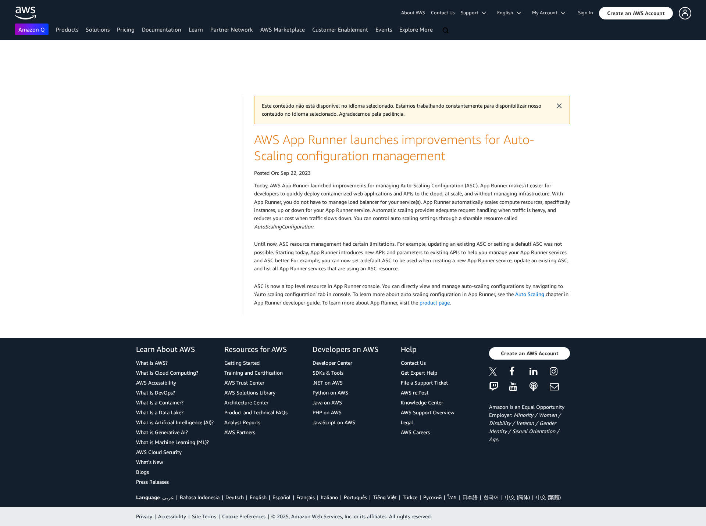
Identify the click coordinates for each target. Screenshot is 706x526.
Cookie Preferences (243, 516)
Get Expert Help (419, 373)
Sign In (585, 12)
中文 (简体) (517, 497)
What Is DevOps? (155, 392)
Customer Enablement (340, 29)
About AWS (413, 12)
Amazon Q (31, 29)
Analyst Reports (242, 422)
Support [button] (471, 12)
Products (67, 29)
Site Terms (204, 516)
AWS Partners (239, 432)
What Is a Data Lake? (159, 412)
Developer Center (332, 363)
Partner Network (231, 29)
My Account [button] (546, 12)
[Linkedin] (540, 372)
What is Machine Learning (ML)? (172, 442)
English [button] (507, 12)
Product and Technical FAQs (256, 412)
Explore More (416, 29)
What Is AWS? (152, 363)
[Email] (560, 387)
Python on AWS (330, 392)
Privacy (144, 516)
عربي (168, 497)
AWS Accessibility (156, 382)
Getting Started (242, 363)
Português (355, 497)
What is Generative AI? (162, 432)
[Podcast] (540, 387)
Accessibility (172, 516)
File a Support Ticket (424, 382)
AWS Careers (415, 432)
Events (383, 29)
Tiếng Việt (385, 497)
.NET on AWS (328, 382)
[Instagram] (560, 372)
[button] (636, 13)
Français (305, 497)
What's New (149, 462)
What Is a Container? (159, 402)
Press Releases (152, 482)
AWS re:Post (414, 392)
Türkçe (410, 497)
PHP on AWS (327, 412)
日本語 (470, 497)
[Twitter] (499, 372)
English (258, 497)
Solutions (98, 29)
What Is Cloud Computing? (167, 373)
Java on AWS (327, 402)
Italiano (329, 497)
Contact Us (443, 12)
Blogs (142, 472)
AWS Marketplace (282, 29)
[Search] (446, 30)
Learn (196, 29)
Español (281, 497)
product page (435, 302)
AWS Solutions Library (249, 392)
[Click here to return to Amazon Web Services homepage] (25, 13)
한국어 (491, 497)
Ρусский (432, 497)
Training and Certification (253, 373)
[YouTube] (519, 387)
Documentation (161, 29)
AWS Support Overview (427, 412)
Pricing (126, 29)
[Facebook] (519, 372)
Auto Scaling (529, 294)
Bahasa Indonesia (200, 497)
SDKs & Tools (328, 373)
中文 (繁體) (548, 497)
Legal (407, 422)
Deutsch (234, 497)
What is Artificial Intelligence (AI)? (175, 422)
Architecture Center (246, 402)
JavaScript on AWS (334, 422)
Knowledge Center (422, 402)
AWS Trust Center (244, 382)
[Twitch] (499, 387)
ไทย (452, 497)
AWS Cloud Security (159, 452)
